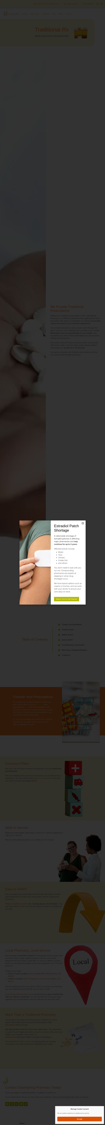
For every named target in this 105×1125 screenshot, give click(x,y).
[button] (83, 523)
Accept (79, 1119)
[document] (52, 562)
